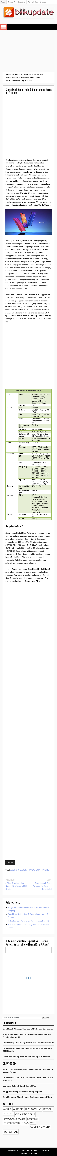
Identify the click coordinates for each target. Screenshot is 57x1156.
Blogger (33, 1153)
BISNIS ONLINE (33, 1109)
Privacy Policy (33, 2)
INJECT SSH (32, 1119)
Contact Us (12, 2)
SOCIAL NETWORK (40, 1127)
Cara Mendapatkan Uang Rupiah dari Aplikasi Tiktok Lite (28, 1043)
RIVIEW (31, 870)
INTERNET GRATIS (11, 1123)
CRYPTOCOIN (25, 1114)
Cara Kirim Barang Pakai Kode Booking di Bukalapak (26, 1057)
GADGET (23, 870)
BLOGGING (8, 1114)
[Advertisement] (28, 50)
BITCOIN (47, 1109)
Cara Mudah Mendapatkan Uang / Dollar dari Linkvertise (28, 1029)
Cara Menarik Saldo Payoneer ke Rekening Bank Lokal (42, 886)
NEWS (25, 1123)
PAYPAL (32, 1123)
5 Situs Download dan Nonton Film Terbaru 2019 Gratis (16, 886)
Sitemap (43, 2)
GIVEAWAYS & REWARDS (14, 1119)
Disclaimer (21, 2)
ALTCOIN (7, 1109)
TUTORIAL (10, 1131)
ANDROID (14, 870)
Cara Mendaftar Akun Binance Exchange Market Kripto (27, 1097)
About (3, 2)
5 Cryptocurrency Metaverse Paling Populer (22, 1092)
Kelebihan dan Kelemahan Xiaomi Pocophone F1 (28, 921)
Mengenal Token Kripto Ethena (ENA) (19, 1086)
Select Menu (3, 27)
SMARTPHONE (42, 870)
